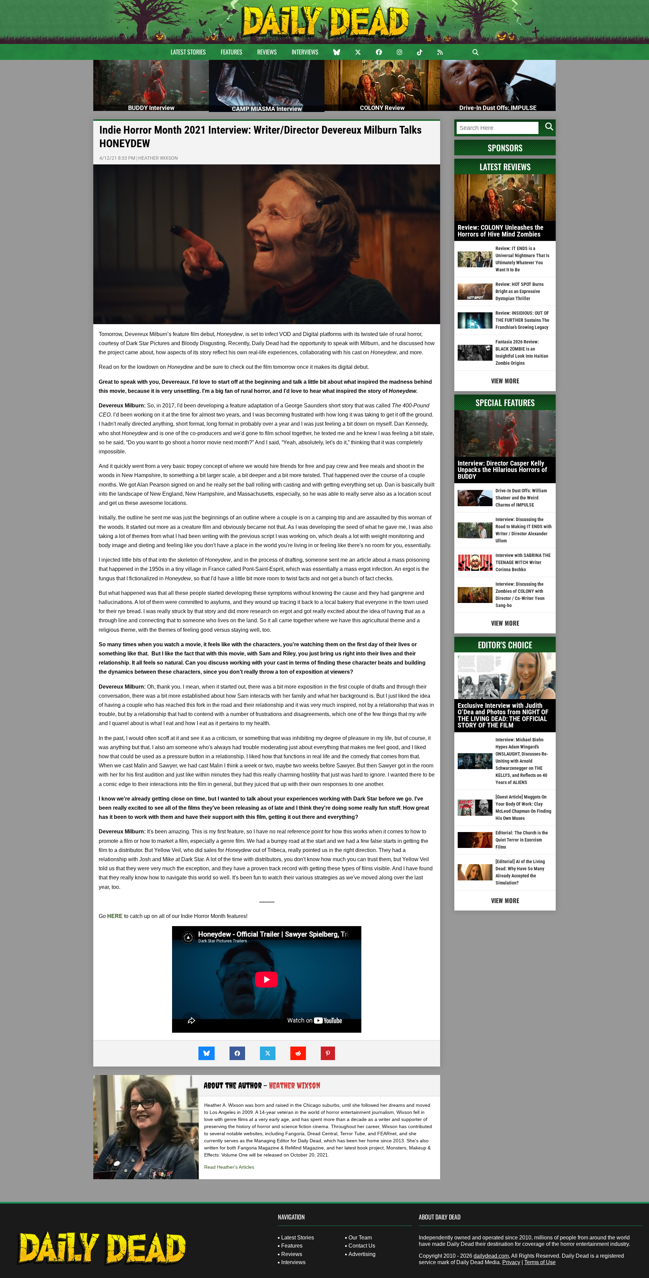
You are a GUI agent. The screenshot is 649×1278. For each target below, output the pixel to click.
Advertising (362, 1254)
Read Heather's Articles (229, 1167)
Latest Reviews (505, 166)
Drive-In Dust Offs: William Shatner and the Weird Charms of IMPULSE (521, 498)
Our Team (360, 1237)
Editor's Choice (505, 644)
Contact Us (361, 1246)
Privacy (511, 1262)
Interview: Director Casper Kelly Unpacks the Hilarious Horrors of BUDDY (502, 469)
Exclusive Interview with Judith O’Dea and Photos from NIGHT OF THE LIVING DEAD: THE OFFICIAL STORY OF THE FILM (503, 715)
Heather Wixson (158, 158)
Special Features (505, 402)
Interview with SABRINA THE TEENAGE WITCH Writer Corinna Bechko (523, 562)
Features (231, 51)
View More (505, 380)
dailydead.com (491, 1256)
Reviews (267, 51)
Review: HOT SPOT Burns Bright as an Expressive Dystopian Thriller (520, 291)
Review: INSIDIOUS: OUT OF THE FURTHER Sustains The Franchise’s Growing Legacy (522, 320)
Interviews (305, 51)
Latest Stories (188, 51)
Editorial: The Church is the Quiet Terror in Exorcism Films (522, 840)
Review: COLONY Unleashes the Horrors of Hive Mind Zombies (501, 230)
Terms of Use (540, 1262)
